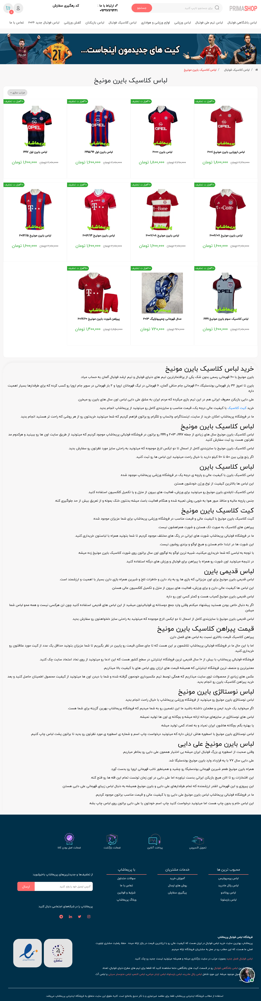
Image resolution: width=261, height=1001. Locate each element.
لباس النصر (139, 974)
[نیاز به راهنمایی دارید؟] (247, 977)
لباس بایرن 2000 (162, 152)
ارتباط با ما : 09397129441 (107, 8)
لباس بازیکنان (94, 22)
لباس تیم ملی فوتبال (209, 22)
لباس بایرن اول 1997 (35, 152)
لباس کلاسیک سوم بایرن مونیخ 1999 (225, 319)
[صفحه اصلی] (256, 69)
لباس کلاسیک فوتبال (122, 22)
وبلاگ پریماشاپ (126, 899)
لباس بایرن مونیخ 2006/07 (226, 235)
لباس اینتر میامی (156, 974)
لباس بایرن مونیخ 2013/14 (99, 235)
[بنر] (130, 49)
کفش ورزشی (72, 22)
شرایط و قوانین (126, 892)
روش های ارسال (177, 885)
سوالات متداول (126, 878)
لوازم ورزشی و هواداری (155, 22)
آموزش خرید (177, 878)
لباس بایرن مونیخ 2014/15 (35, 235)
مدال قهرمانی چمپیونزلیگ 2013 (162, 319)
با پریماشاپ (126, 869)
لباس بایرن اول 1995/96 (99, 152)
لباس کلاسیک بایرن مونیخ (200, 69)
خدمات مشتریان (177, 869)
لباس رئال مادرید (228, 885)
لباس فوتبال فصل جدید (240, 958)
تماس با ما (16, 22)
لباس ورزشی (182, 22)
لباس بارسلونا (228, 899)
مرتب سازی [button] (18, 92)
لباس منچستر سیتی (119, 974)
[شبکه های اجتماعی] (89, 917)
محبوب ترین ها (228, 869)
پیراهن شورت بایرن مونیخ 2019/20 (99, 319)
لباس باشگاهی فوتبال (242, 22)
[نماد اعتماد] (27, 953)
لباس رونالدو (228, 892)
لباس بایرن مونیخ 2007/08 (162, 235)
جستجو (141, 7)
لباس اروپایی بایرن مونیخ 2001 (226, 152)
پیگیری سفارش (177, 892)
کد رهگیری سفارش (66, 5)
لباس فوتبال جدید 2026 (43, 22)
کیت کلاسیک (237, 408)
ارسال (26, 886)
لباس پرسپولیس (228, 878)
